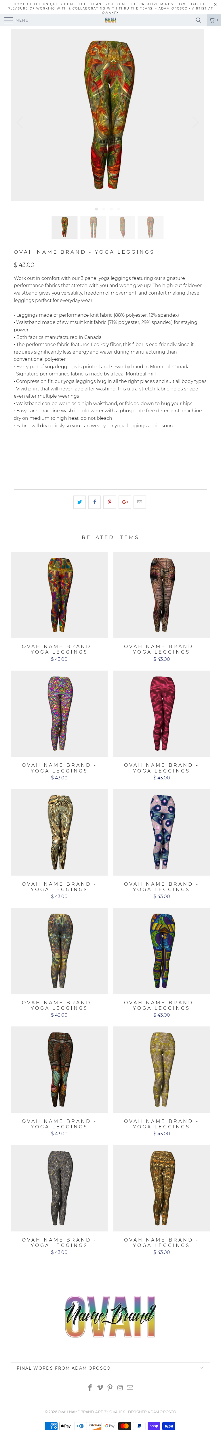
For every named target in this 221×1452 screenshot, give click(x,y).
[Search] (200, 20)
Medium (73, 449)
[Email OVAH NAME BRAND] (130, 1388)
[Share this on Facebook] (94, 502)
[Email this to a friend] (140, 502)
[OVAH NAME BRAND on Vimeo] (100, 1388)
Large (97, 449)
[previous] (21, 122)
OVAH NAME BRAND (76, 1412)
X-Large (121, 449)
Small (49, 449)
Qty (18, 465)
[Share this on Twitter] (79, 502)
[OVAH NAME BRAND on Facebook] (90, 1388)
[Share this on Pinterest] (109, 502)
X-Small (25, 449)
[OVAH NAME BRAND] (110, 20)
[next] (194, 122)
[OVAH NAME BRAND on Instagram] (120, 1388)
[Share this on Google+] (125, 502)
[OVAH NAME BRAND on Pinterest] (110, 1388)
